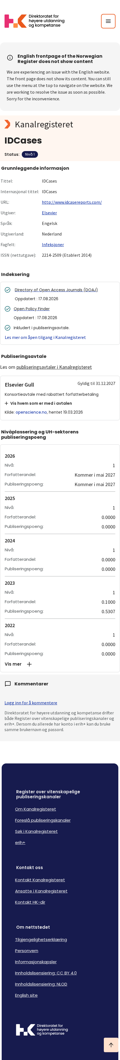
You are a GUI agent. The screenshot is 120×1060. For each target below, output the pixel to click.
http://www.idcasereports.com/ (72, 202)
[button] (60, 664)
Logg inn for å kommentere (30, 702)
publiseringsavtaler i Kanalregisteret (54, 367)
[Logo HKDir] (60, 1030)
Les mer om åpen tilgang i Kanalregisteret (45, 337)
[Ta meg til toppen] (111, 1045)
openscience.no (31, 412)
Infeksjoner (53, 244)
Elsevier (49, 212)
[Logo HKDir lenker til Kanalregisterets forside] (37, 21)
